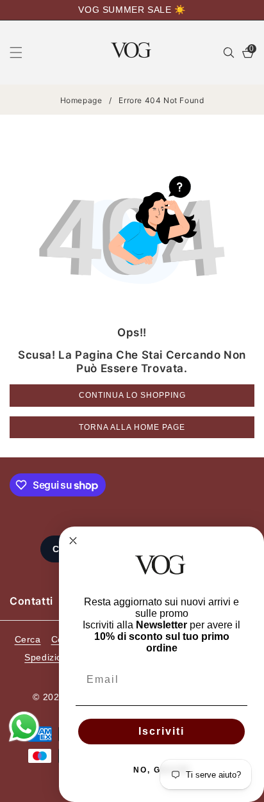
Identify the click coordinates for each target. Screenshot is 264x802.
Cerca (28, 639)
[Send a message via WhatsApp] (24, 726)
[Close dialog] (73, 540)
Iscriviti (161, 731)
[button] (24, 52)
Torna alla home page (132, 427)
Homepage (81, 100)
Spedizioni (47, 657)
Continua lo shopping (132, 395)
